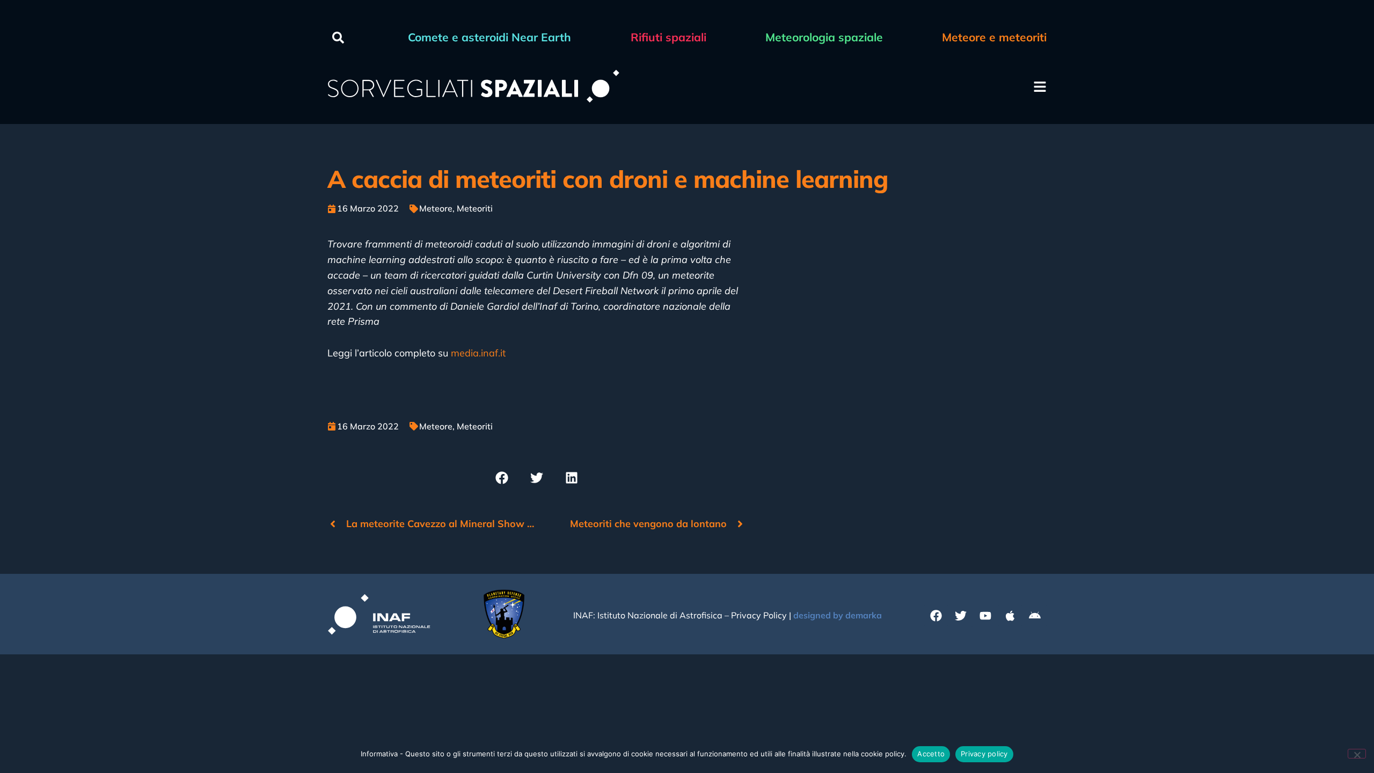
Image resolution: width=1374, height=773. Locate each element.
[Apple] (1010, 616)
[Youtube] (985, 616)
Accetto (931, 753)
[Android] (1035, 616)
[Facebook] (936, 616)
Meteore (435, 208)
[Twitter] (961, 616)
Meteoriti (475, 208)
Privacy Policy (759, 615)
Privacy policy (984, 753)
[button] (338, 37)
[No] (1357, 754)
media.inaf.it (478, 353)
